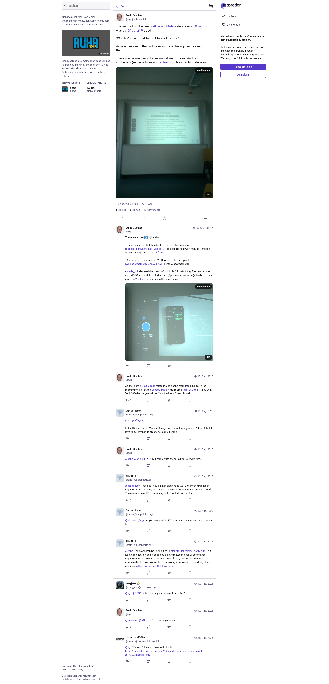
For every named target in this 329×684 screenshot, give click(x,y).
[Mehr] (205, 219)
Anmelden (243, 74)
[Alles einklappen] (211, 6)
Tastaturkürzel (68, 679)
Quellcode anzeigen (86, 679)
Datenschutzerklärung (72, 669)
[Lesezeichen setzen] (185, 218)
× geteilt (121, 209)
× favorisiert (152, 209)
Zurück (124, 6)
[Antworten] (123, 218)
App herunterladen (87, 676)
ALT (208, 194)
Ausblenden (203, 70)
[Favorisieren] (164, 218)
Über (75, 666)
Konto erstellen (243, 66)
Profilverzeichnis (87, 666)
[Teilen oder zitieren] (144, 218)
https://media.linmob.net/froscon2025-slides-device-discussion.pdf (163, 651)
